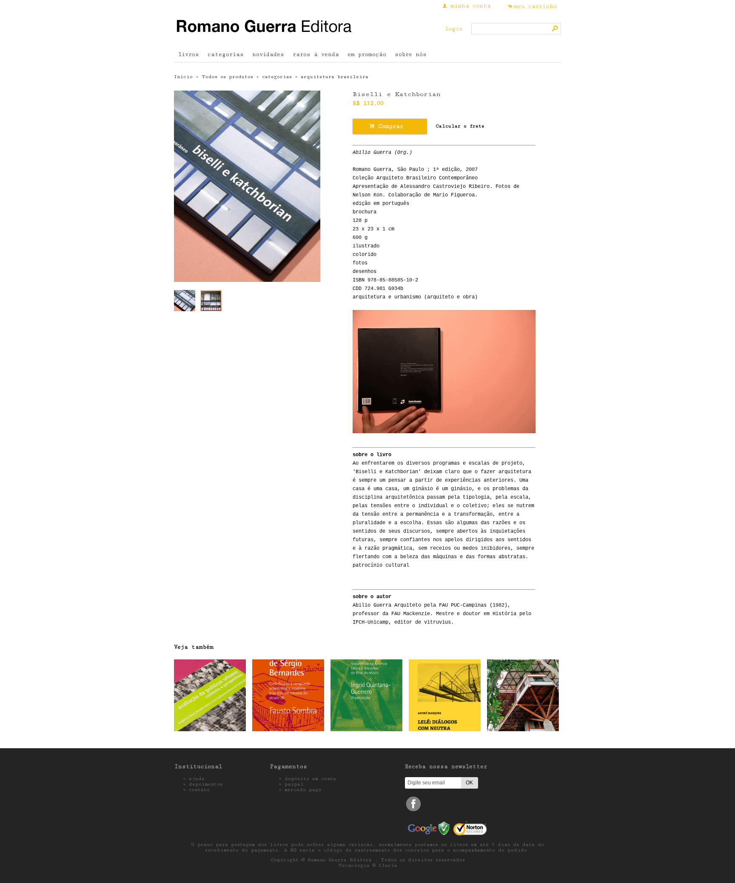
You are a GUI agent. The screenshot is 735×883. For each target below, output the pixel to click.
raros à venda (316, 54)
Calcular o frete (460, 126)
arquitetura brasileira (334, 76)
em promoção (367, 54)
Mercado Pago (303, 789)
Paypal (294, 784)
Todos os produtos (227, 76)
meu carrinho (535, 6)
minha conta (470, 6)
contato (199, 789)
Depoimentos (205, 784)
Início (183, 76)
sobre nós (411, 54)
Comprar (389, 126)
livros (188, 54)
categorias (226, 54)
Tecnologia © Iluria (367, 865)
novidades (268, 54)
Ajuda (197, 778)
